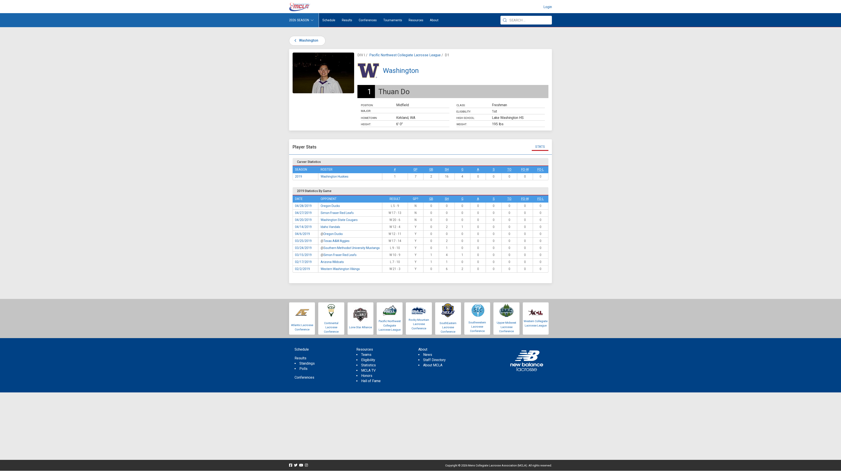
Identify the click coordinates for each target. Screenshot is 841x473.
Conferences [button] (368, 20)
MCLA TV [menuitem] (368, 370)
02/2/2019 (302, 269)
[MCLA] (300, 7)
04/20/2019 (303, 220)
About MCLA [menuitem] (432, 365)
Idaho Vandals (330, 227)
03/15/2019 (303, 255)
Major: (366, 111)
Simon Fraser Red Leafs (337, 213)
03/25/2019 (303, 241)
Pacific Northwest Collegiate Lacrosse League (405, 55)
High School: (465, 118)
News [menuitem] (427, 355)
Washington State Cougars (339, 220)
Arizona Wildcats (332, 262)
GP (415, 169)
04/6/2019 (302, 234)
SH (447, 169)
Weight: (461, 124)
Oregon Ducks (330, 206)
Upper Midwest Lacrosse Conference (506, 327)
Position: (367, 105)
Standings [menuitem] (307, 363)
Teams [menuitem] (366, 355)
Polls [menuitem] (303, 369)
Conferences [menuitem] (304, 377)
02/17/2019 (303, 262)
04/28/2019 (303, 206)
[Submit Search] (504, 20)
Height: (366, 124)
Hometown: (369, 118)
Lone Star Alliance (360, 327)
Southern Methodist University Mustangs (351, 248)
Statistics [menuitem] (368, 365)
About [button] (434, 20)
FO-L (540, 169)
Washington (308, 40)
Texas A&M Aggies (336, 241)
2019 (298, 176)
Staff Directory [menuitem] (434, 360)
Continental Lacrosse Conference (331, 327)
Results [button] (347, 20)
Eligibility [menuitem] (368, 360)
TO (509, 169)
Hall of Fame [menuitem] (371, 381)
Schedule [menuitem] (328, 20)
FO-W (525, 169)
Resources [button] (416, 20)
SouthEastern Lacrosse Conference (448, 327)
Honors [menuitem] (366, 376)
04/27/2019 (303, 213)
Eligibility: (463, 111)
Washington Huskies (334, 176)
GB (431, 169)
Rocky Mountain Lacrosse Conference (419, 324)
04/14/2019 (303, 227)
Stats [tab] (540, 146)
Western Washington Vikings (340, 269)
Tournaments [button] (392, 20)
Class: (460, 105)
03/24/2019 (303, 248)
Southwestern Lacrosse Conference (477, 327)
